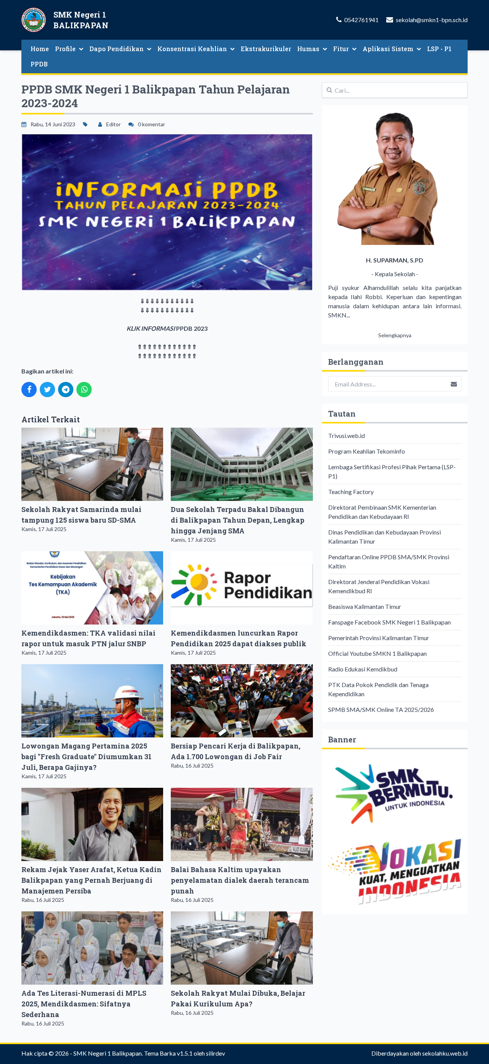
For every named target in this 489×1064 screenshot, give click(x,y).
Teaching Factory (351, 491)
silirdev (215, 1053)
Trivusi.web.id (346, 435)
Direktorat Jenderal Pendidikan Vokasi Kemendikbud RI (378, 586)
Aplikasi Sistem (388, 49)
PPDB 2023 (191, 328)
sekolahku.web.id (445, 1053)
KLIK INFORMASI (150, 328)
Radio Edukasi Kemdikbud (362, 669)
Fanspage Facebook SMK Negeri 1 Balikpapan (389, 622)
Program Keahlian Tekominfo (366, 451)
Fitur (341, 49)
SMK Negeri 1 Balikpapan (107, 1053)
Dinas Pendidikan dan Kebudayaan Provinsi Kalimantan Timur (384, 536)
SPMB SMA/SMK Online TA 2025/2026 (381, 709)
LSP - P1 (439, 49)
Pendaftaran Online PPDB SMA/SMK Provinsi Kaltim (388, 561)
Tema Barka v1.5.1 (168, 1053)
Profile (65, 49)
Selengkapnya (394, 335)
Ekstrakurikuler (266, 49)
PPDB (39, 64)
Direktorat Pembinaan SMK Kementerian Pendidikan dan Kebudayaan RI (382, 512)
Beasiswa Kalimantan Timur (364, 606)
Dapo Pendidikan (116, 49)
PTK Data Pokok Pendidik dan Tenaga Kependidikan (378, 689)
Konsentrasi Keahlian (192, 49)
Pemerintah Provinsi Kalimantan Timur (378, 637)
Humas (308, 49)
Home (40, 49)
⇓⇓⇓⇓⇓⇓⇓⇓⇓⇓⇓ (167, 300)
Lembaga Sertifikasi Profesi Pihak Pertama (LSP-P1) (392, 471)
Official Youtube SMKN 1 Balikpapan (377, 653)
